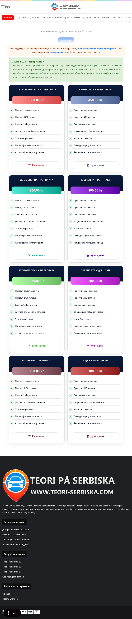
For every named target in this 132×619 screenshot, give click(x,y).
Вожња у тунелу (17, 17)
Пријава (6, 594)
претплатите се (58, 52)
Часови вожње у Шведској (15, 545)
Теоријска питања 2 (11, 567)
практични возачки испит (14, 535)
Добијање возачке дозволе (15, 530)
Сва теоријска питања (13, 577)
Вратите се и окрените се (114, 17)
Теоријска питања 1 (11, 562)
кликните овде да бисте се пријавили (97, 49)
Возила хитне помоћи (84, 17)
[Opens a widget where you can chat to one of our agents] (12, 613)
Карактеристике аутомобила (16, 540)
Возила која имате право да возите (50, 17)
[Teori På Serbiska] (66, 7)
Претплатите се (10, 599)
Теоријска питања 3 (11, 572)
